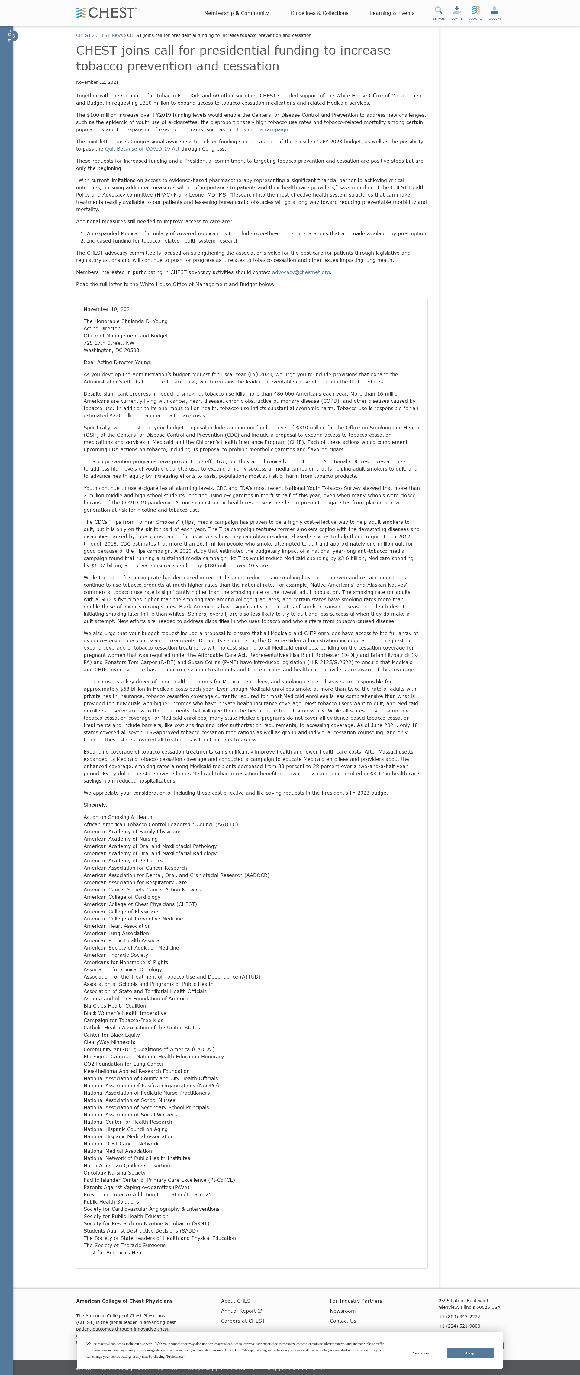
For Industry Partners (356, 1301)
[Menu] (12, 36)
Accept (470, 1353)
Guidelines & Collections (319, 13)
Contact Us (343, 1321)
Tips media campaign (262, 129)
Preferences (420, 1353)
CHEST (83, 35)
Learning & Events (392, 13)
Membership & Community (236, 13)
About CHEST (237, 1301)
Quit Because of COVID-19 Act (142, 149)
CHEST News (109, 35)
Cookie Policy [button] (367, 1350)
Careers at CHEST (243, 1321)
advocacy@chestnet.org (301, 272)
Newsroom (343, 1311)
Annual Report (239, 1311)
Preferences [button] (175, 1356)
